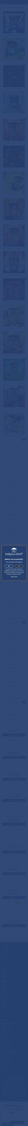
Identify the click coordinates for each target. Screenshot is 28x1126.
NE (19, 566)
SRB (12, 576)
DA (9, 566)
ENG (16, 576)
